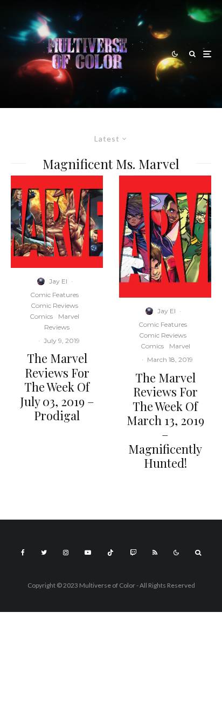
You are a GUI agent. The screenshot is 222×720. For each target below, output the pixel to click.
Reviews (57, 327)
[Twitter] (44, 552)
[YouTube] (88, 552)
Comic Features (54, 295)
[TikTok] (110, 552)
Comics (41, 316)
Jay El (58, 281)
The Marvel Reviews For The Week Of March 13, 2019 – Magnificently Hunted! (165, 420)
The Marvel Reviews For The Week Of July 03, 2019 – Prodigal (57, 386)
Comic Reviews (54, 305)
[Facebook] (23, 552)
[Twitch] (133, 552)
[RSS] (154, 552)
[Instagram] (66, 552)
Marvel (68, 316)
